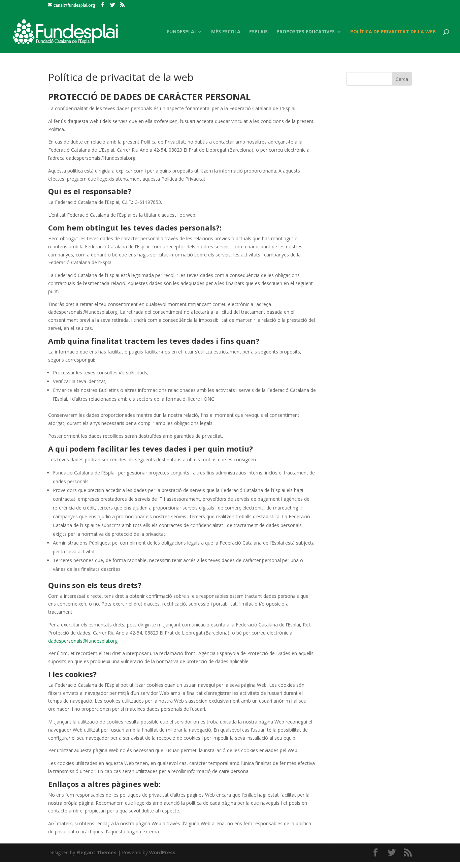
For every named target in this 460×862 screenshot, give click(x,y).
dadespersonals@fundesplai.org (83, 641)
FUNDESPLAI (181, 32)
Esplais (258, 32)
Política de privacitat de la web (393, 32)
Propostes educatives (305, 32)
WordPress (162, 852)
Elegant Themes (96, 852)
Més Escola (225, 32)
